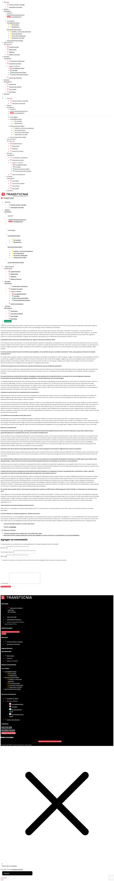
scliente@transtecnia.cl (14, 620)
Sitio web (3, 556)
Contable (14, 70)
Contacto (7, 94)
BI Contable (15, 25)
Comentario (5, 583)
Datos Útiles (12, 89)
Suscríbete (12, 92)
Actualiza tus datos (15, 63)
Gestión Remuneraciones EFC (16, 15)
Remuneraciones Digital (18, 72)
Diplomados (13, 49)
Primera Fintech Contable (17, 5)
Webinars (12, 52)
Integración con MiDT (17, 38)
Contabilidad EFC (16, 17)
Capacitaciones (14, 47)
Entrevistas (12, 84)
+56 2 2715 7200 (11, 617)
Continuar (6, 873)
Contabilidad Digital (17, 68)
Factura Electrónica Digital (19, 74)
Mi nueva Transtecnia (8, 694)
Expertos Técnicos (14, 54)
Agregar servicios (17, 869)
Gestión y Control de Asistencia (21, 32)
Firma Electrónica (16, 34)
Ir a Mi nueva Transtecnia (16, 61)
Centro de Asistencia (15, 78)
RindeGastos (15, 27)
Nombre (4, 548)
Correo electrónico (7, 552)
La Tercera (12, 527)
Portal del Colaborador (18, 36)
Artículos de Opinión (15, 87)
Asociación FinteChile (15, 7)
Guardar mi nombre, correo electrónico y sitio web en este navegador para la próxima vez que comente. (34, 560)
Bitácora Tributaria (10, 530)
